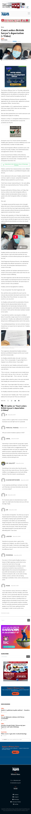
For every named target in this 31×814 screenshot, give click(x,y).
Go (28, 656)
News (2, 27)
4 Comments (4, 712)
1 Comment (4, 720)
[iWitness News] (15, 769)
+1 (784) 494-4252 (16, 780)
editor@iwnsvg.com (16, 783)
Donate (14, 694)
